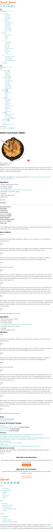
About (1, 500)
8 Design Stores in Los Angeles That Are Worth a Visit (11, 442)
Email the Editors (7, 520)
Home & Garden (6, 20)
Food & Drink (5, 13)
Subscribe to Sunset (8, 505)
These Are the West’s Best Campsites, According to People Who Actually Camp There (18, 439)
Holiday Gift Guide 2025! (10, 56)
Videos (6, 96)
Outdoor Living (8, 29)
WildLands (7, 44)
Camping (7, 49)
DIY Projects (7, 25)
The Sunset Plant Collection (10, 508)
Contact (2, 513)
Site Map (5, 510)
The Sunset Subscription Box (11, 60)
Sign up (2, 453)
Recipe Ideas (7, 73)
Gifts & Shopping (8, 34)
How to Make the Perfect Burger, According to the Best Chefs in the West (15, 436)
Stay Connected (3, 126)
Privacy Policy (8, 528)
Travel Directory (8, 43)
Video (4, 497)
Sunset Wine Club (8, 59)
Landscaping (7, 26)
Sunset (2, 485)
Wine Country (8, 45)
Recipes (2, 434)
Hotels (6, 52)
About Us (5, 503)
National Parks (8, 51)
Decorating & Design (9, 22)
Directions (8, 420)
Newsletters (5, 61)
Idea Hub (4, 32)
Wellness (7, 36)
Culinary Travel (8, 53)
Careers (5, 518)
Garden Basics (8, 24)
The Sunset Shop (8, 57)
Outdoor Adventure (9, 48)
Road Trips (7, 47)
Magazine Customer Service (8, 124)
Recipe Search (8, 14)
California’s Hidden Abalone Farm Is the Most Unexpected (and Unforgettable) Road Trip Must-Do (20, 446)
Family (6, 37)
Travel (4, 40)
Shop (4, 55)
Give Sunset (5, 63)
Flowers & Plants (8, 28)
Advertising (6, 516)
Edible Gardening (8, 30)
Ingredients (3, 420)
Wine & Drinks (8, 18)
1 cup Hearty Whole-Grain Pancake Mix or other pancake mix (16, 189)
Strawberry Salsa (4, 430)
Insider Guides (8, 41)
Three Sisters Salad (5, 429)
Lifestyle (4, 33)
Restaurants (7, 17)
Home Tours (7, 21)
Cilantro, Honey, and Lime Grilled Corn (9, 427)
